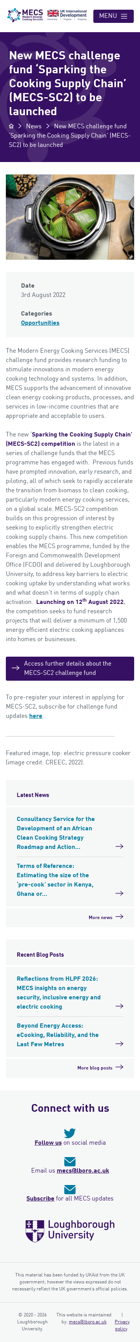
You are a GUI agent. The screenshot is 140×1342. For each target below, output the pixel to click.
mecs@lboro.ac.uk (83, 1171)
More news (100, 918)
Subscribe (40, 1199)
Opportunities (40, 323)
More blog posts (94, 1068)
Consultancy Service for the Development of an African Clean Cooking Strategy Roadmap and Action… (56, 833)
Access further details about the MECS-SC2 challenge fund (67, 668)
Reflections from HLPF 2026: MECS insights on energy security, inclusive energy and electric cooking (59, 993)
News (34, 127)
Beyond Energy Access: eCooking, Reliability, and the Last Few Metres (58, 1035)
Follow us (48, 1143)
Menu (108, 16)
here (35, 716)
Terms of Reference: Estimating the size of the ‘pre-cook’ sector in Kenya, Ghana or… (55, 880)
